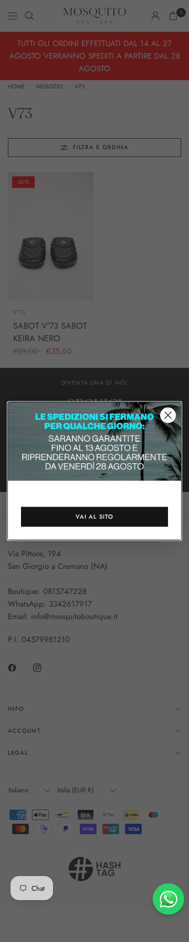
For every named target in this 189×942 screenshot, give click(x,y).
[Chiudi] (168, 415)
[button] (94, 517)
